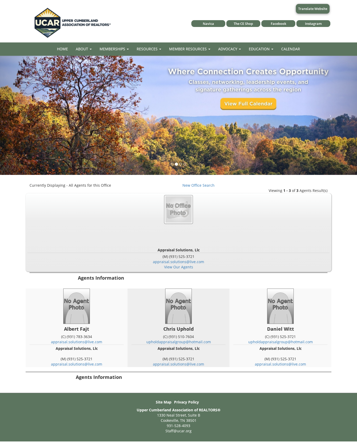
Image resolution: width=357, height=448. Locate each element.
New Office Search (198, 185)
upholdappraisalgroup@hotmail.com (178, 341)
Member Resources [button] (188, 48)
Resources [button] (148, 48)
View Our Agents (178, 266)
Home (62, 48)
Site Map (163, 402)
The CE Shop (243, 23)
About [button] (82, 48)
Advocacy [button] (228, 48)
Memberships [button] (113, 48)
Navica (208, 23)
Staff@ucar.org (178, 430)
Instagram (313, 23)
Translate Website (312, 8)
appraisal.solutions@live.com (178, 261)
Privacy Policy (186, 402)
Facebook (278, 23)
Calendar (290, 48)
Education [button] (260, 48)
